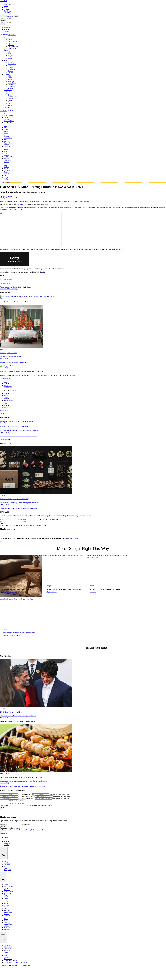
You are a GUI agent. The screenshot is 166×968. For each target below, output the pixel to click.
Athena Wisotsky (7, 196)
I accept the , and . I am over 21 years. (24, 525)
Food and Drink (12, 97)
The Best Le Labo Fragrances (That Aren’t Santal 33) (14, 426)
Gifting (10, 105)
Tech (9, 102)
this (43, 272)
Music (9, 57)
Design (10, 55)
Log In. (14, 390)
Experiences (7, 4)
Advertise (7, 950)
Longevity (11, 81)
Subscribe (10, 16)
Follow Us (3, 16)
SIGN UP (3, 826)
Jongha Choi (20, 204)
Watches (10, 71)
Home (9, 95)
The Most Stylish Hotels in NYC (8, 353)
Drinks (10, 39)
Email (20, 519)
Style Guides (11, 69)
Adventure (11, 45)
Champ (6, 868)
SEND (2, 807)
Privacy (6, 955)
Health (10, 79)
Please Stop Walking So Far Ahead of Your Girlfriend (17, 721)
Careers (6, 957)
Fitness (10, 78)
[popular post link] (16, 421)
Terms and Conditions (16, 525)
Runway (10, 67)
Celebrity (10, 62)
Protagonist (7, 870)
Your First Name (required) (26, 796)
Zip (19, 521)
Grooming (11, 72)
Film (9, 52)
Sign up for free (35, 375)
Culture (6, 6)
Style (5, 7)
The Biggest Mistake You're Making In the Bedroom (14, 362)
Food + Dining (12, 41)
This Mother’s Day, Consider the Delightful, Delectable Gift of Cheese (22, 786)
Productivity (11, 86)
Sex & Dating (12, 48)
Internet (10, 58)
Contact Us (7, 948)
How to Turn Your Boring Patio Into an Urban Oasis (14, 301)
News (9, 65)
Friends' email (4, 805)
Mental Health (12, 83)
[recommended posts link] (21, 576)
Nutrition (10, 84)
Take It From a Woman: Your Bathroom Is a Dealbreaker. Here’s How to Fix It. (21, 371)
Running (10, 88)
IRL (5, 866)
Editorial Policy (8, 947)
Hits (5, 861)
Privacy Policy (30, 525)
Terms (6, 952)
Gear (1, 298)
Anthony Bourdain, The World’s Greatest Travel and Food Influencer (18, 436)
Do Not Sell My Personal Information (15, 962)
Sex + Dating (4, 358)
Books (10, 53)
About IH (7, 945)
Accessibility (8, 959)
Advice (10, 76)
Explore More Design (96, 648)
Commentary (12, 64)
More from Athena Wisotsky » (9, 289)
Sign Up (3, 523)
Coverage (7, 864)
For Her (10, 100)
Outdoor (10, 98)
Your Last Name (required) (26, 798)
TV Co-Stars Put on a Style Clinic (11, 712)
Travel (10, 43)
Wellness (6, 9)
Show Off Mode (13, 46)
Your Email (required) (24, 794)
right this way (73, 538)
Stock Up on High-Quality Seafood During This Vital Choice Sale (21, 777)
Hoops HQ (7, 13)
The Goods (7, 11)
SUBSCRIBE (8, 387)
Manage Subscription (10, 960)
